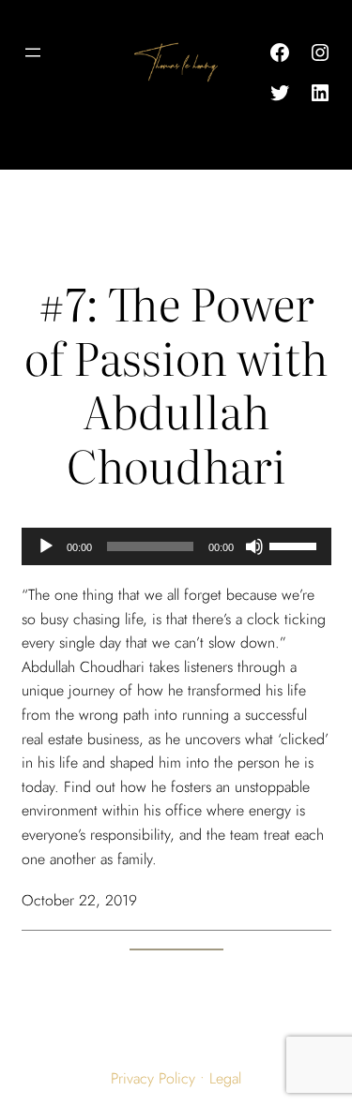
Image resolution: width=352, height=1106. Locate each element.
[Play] (46, 546)
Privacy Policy (153, 1078)
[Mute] (254, 546)
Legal (225, 1078)
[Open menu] (33, 52)
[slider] (295, 544)
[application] (176, 546)
